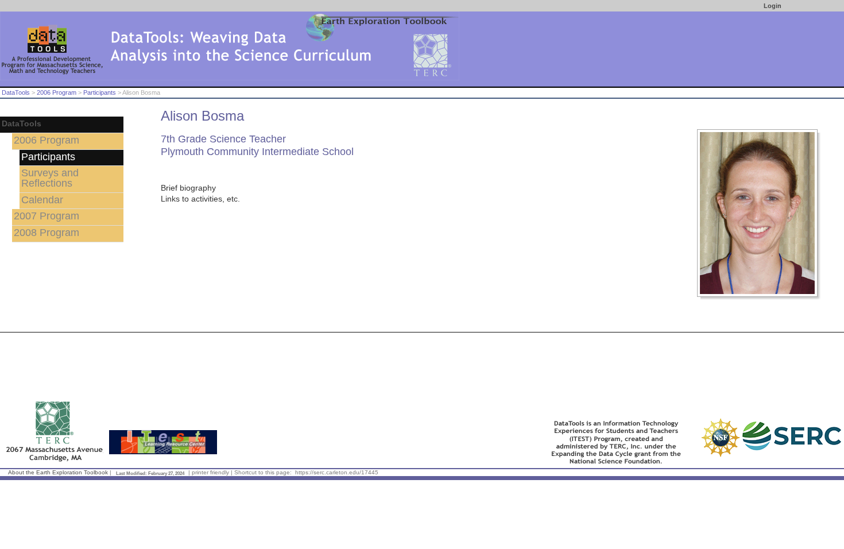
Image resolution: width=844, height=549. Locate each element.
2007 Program (46, 216)
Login (772, 5)
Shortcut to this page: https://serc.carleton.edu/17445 (306, 472)
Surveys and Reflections (50, 178)
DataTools (16, 92)
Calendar (42, 200)
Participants (99, 92)
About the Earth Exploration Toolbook (58, 472)
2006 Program (56, 92)
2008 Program (46, 232)
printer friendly (210, 472)
